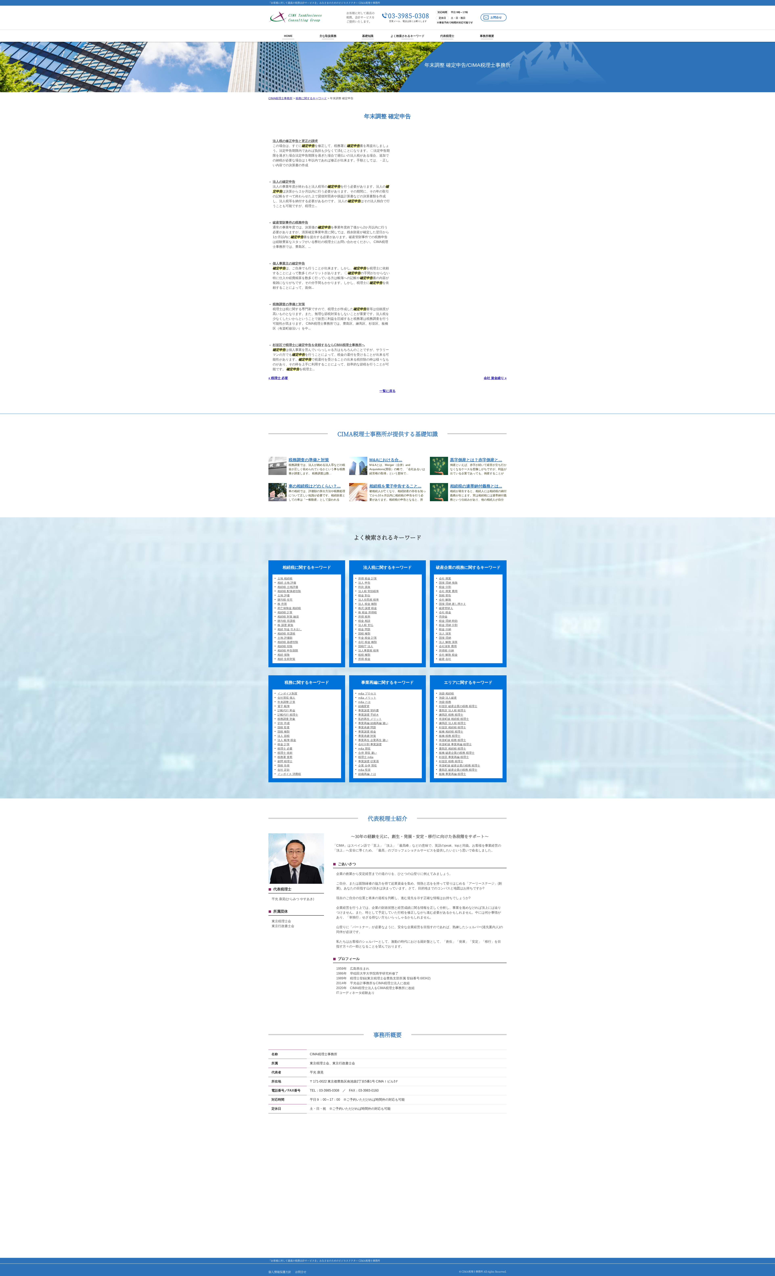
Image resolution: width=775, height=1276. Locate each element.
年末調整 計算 (286, 702)
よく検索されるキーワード (407, 36)
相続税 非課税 (286, 633)
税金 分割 (445, 587)
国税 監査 (284, 727)
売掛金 (443, 616)
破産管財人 (446, 608)
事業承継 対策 (367, 735)
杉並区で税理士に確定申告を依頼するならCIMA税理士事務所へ (319, 345)
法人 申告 (364, 582)
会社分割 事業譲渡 (370, 744)
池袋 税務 (445, 702)
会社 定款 (284, 769)
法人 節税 (284, 735)
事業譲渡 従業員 (368, 761)
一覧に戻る (387, 391)
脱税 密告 (445, 595)
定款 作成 (284, 723)
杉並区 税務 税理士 (451, 761)
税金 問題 (364, 629)
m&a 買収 (364, 748)
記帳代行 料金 (286, 710)
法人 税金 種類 (367, 604)
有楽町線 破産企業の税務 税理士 (459, 765)
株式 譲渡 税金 (367, 608)
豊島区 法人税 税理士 (452, 710)
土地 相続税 (285, 578)
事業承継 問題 (367, 727)
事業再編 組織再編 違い (373, 723)
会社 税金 (445, 612)
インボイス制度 (287, 693)
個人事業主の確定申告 (289, 263)
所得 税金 (364, 659)
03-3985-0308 (408, 15)
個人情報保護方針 (279, 1272)
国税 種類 (364, 633)
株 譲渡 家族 (285, 625)
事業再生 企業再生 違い (373, 740)
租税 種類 (364, 654)
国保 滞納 (445, 637)
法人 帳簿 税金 (287, 740)
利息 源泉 (364, 587)
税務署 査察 (285, 757)
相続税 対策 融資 (288, 616)
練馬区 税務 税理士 (451, 714)
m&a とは (364, 702)
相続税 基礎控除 (288, 642)
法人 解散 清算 (448, 642)
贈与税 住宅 (285, 599)
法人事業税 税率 (368, 650)
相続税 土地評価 (288, 587)
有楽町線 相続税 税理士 (454, 719)
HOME (288, 36)
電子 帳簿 (284, 706)
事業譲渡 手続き (368, 714)
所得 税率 (364, 616)
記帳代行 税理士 (288, 714)
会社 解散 (445, 599)
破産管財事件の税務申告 (290, 222)
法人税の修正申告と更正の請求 (295, 141)
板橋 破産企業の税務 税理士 (456, 752)
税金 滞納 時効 (448, 620)
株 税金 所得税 (367, 612)
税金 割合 (364, 595)
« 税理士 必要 (278, 378)
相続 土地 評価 (287, 582)
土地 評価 (284, 595)
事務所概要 (487, 36)
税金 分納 (445, 629)
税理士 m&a (365, 757)
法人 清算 (445, 633)
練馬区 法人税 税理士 (452, 723)
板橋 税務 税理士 (449, 735)
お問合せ (496, 17)
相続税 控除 (285, 646)
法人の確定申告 (284, 181)
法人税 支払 (365, 625)
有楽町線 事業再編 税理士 (455, 744)
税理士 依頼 (285, 752)
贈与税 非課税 (286, 620)
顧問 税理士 (285, 761)
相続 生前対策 (286, 659)
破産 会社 (445, 659)
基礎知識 (367, 36)
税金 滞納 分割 (448, 625)
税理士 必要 (285, 748)
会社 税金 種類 (367, 642)
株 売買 (282, 604)
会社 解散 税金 (448, 654)
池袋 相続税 (446, 693)
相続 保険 (284, 654)
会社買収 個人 (286, 697)
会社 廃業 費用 (448, 591)
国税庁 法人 (365, 646)
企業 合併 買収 (367, 765)
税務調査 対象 (286, 719)
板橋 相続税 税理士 (451, 731)
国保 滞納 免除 (448, 582)
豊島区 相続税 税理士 (452, 748)
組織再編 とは (367, 774)
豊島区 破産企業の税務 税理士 (458, 769)
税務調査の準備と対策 (289, 304)
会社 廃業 (445, 578)
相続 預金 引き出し (290, 629)
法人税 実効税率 (368, 591)
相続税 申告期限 (288, 650)
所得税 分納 (446, 650)
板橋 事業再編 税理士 (452, 774)
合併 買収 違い (367, 752)
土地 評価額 (285, 637)
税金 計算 (284, 744)
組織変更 (364, 706)
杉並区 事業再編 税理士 (454, 757)
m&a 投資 (364, 769)
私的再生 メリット (370, 719)
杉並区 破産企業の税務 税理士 (458, 706)
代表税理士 (447, 36)
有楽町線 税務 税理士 (452, 740)
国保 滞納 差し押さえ (452, 604)
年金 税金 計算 (367, 637)
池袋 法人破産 (448, 697)
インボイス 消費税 (289, 774)
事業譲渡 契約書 (368, 710)
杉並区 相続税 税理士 (452, 727)
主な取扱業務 (327, 36)
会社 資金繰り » (495, 378)
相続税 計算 (285, 612)
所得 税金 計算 (367, 578)
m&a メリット (367, 697)
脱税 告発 (284, 765)
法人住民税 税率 (368, 599)
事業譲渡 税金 (367, 731)
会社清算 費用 (448, 646)
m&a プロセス (367, 693)
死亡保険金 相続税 (289, 608)
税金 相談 (364, 620)
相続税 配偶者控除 (289, 591)
